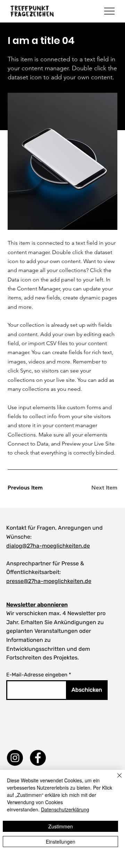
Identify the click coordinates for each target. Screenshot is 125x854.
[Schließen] (115, 779)
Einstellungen (60, 841)
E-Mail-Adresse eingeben (36, 674)
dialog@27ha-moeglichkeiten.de (48, 545)
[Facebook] (38, 758)
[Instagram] (15, 758)
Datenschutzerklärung (65, 809)
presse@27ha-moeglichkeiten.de (48, 581)
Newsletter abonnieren (37, 604)
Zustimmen (60, 826)
